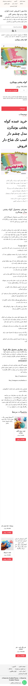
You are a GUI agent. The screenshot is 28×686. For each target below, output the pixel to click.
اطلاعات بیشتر (21, 439)
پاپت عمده (16, 98)
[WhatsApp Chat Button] (24, 682)
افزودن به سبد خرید (11, 90)
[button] (3, 46)
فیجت (10, 389)
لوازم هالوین (7, 3)
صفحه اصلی (22, 1)
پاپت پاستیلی (21, 98)
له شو (21, 391)
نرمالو (25, 391)
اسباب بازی (14, 3)
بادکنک (21, 3)
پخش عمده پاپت (9, 98)
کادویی (15, 1)
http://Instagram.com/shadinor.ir (18, 380)
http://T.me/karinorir (21, 376)
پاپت (23, 96)
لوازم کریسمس (13, 6)
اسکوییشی (5, 389)
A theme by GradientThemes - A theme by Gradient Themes (14, 679)
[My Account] (15, 30)
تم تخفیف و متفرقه (7, 1)
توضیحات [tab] (22, 109)
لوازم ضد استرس (14, 96)
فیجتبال (20, 96)
